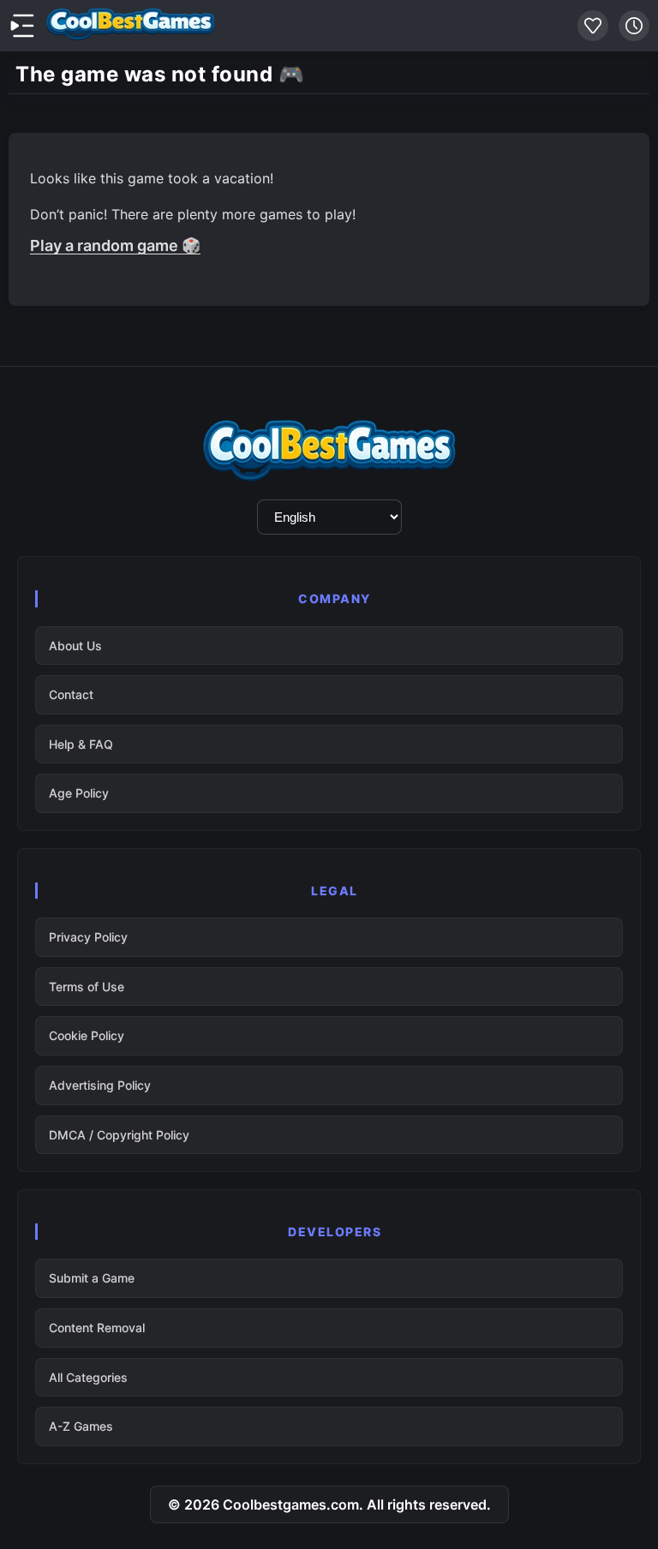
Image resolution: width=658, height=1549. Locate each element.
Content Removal (97, 1327)
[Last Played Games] (634, 25)
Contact (71, 694)
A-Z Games (81, 1426)
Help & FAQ (81, 744)
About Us (75, 645)
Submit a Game (92, 1278)
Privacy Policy (88, 937)
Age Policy (79, 793)
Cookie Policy (86, 1035)
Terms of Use (86, 986)
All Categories (88, 1377)
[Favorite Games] (592, 25)
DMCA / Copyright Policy (119, 1134)
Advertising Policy (100, 1085)
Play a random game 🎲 (115, 245)
